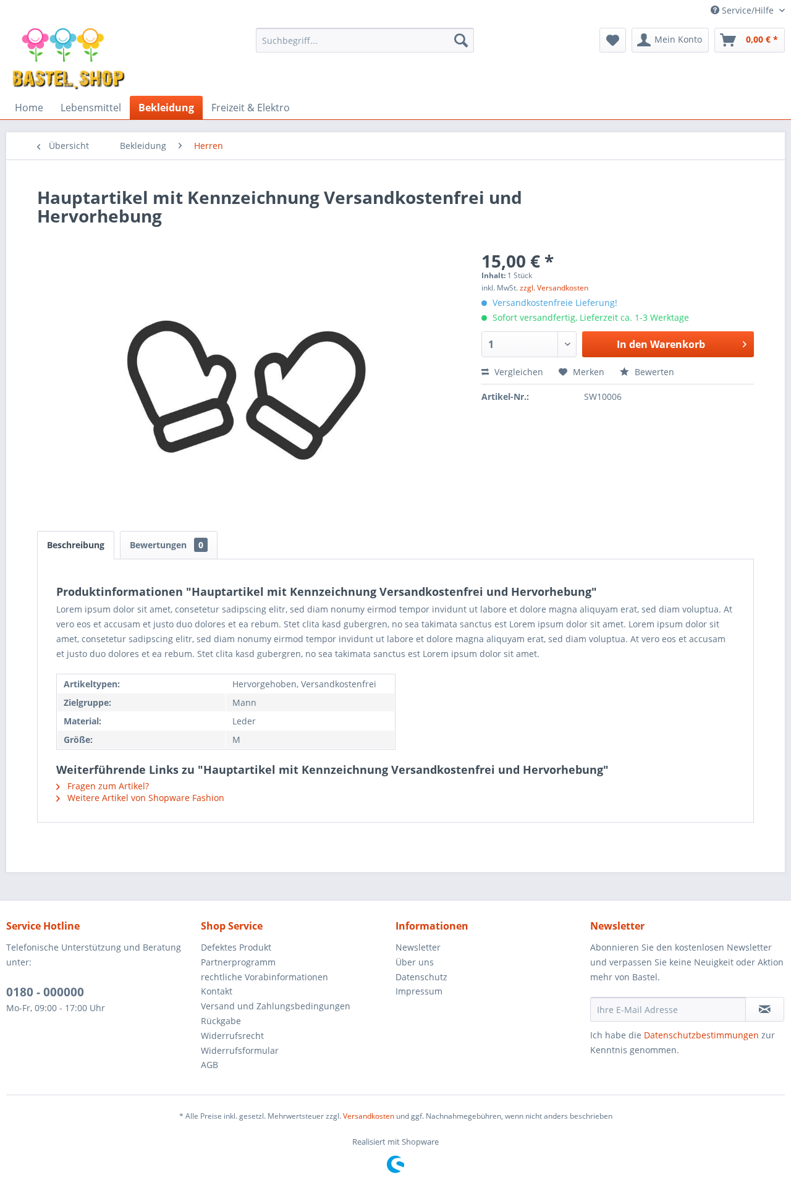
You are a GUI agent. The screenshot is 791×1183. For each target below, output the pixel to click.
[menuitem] (365, 40)
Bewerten (653, 372)
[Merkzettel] (612, 40)
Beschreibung (75, 545)
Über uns (415, 962)
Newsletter (418, 947)
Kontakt (216, 991)
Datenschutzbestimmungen (701, 1035)
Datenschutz (421, 977)
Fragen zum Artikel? (107, 786)
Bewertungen (166, 545)
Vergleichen (517, 372)
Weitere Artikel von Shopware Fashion (144, 798)
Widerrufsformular (240, 1050)
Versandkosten (368, 1116)
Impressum (419, 991)
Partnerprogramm (238, 962)
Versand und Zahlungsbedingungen (275, 1006)
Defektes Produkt (236, 947)
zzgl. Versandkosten (554, 287)
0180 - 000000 (45, 992)
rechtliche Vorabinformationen (264, 977)
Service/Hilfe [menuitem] (747, 10)
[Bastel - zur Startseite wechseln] (68, 59)
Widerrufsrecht (232, 1035)
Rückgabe (221, 1021)
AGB (209, 1065)
